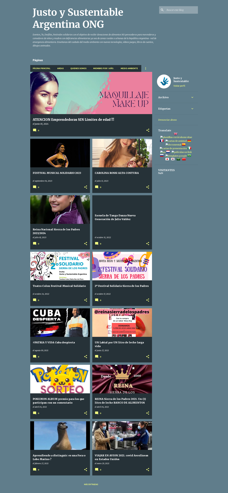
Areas (60, 68)
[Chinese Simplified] (184, 159)
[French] (162, 141)
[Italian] (190, 148)
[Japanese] (167, 159)
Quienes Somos (78, 68)
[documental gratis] (173, 144)
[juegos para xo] (162, 152)
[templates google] (176, 155)
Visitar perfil (179, 86)
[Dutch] (168, 152)
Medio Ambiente (129, 68)
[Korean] (173, 159)
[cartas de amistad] (176, 141)
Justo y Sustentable (181, 80)
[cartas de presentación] (173, 148)
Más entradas (91, 484)
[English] (176, 134)
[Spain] (184, 144)
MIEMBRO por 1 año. (103, 68)
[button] (148, 130)
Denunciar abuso (167, 119)
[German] (189, 141)
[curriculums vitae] (176, 137)
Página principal (41, 68)
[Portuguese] (189, 155)
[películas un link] (182, 152)
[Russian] (162, 155)
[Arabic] (179, 159)
